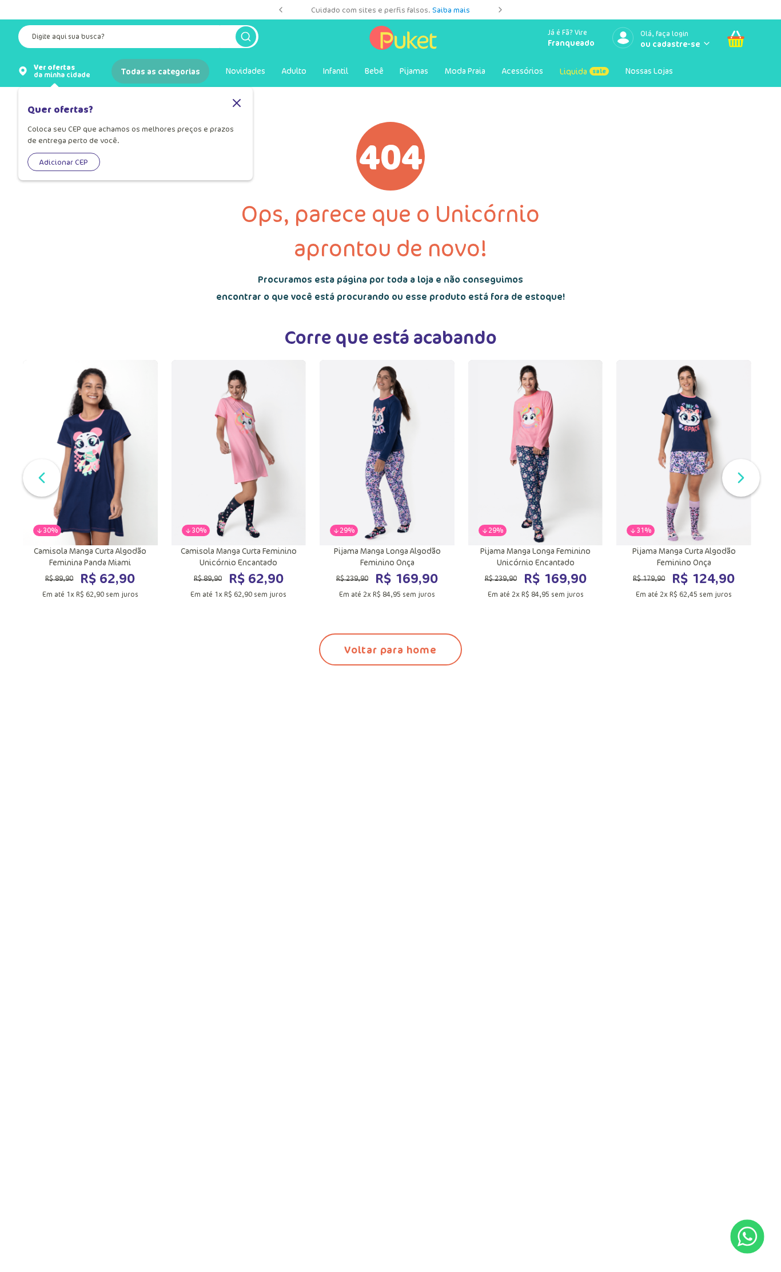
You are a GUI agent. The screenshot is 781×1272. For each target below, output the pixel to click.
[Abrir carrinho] (736, 39)
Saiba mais (451, 10)
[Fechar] (237, 104)
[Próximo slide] (500, 9)
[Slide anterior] (280, 9)
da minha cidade (62, 71)
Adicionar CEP (63, 162)
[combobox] (138, 39)
